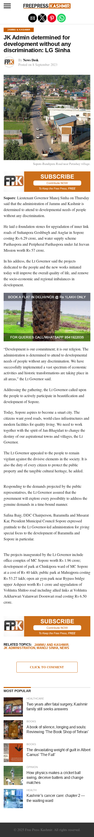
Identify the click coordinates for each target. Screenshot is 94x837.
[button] (7, 6)
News (64, 648)
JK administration (19, 648)
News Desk (31, 59)
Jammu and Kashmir (51, 645)
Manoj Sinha (47, 648)
